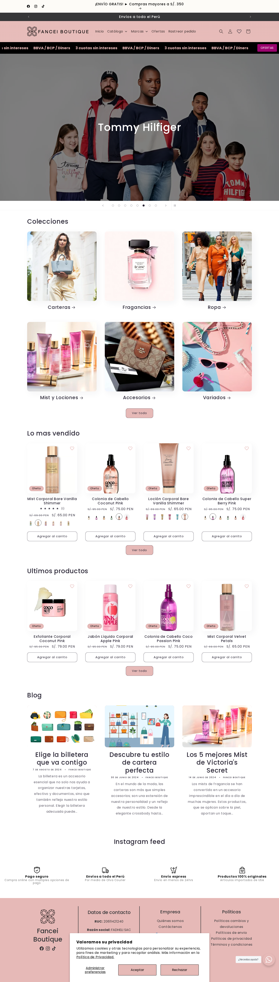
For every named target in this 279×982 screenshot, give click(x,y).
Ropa (214, 307)
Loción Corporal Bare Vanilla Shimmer (168, 501)
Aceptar (137, 969)
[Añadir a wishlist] (72, 448)
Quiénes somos (170, 920)
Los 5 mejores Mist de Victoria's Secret (217, 762)
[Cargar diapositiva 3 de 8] (125, 205)
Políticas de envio (231, 932)
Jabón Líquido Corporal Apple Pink (110, 639)
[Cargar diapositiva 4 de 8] (131, 205)
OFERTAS (267, 48)
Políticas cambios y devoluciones (231, 923)
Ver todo (139, 413)
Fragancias (137, 307)
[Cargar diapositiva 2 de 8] (119, 205)
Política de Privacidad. (95, 957)
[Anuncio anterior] (28, 17)
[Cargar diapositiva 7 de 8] (150, 205)
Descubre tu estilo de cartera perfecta (139, 762)
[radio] (30, 522)
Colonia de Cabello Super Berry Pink (226, 501)
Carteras (59, 307)
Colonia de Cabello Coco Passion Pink (168, 639)
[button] (221, 31)
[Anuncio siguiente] (250, 17)
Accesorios (137, 398)
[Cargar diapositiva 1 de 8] (113, 205)
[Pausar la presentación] (176, 205)
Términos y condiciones (231, 944)
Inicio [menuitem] (99, 31)
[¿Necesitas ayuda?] (269, 959)
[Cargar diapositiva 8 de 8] (156, 205)
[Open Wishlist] (239, 31)
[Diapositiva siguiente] (165, 205)
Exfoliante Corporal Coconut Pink (52, 639)
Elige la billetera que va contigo (61, 758)
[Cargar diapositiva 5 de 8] (137, 205)
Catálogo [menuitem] (115, 31)
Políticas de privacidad (231, 938)
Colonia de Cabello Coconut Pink (110, 501)
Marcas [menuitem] (137, 31)
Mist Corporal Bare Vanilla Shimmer (52, 501)
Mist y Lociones (59, 398)
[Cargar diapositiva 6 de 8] (144, 205)
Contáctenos (170, 926)
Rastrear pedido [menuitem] (182, 31)
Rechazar (179, 969)
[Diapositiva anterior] (102, 205)
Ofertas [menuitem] (158, 31)
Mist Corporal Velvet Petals (227, 639)
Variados (214, 398)
